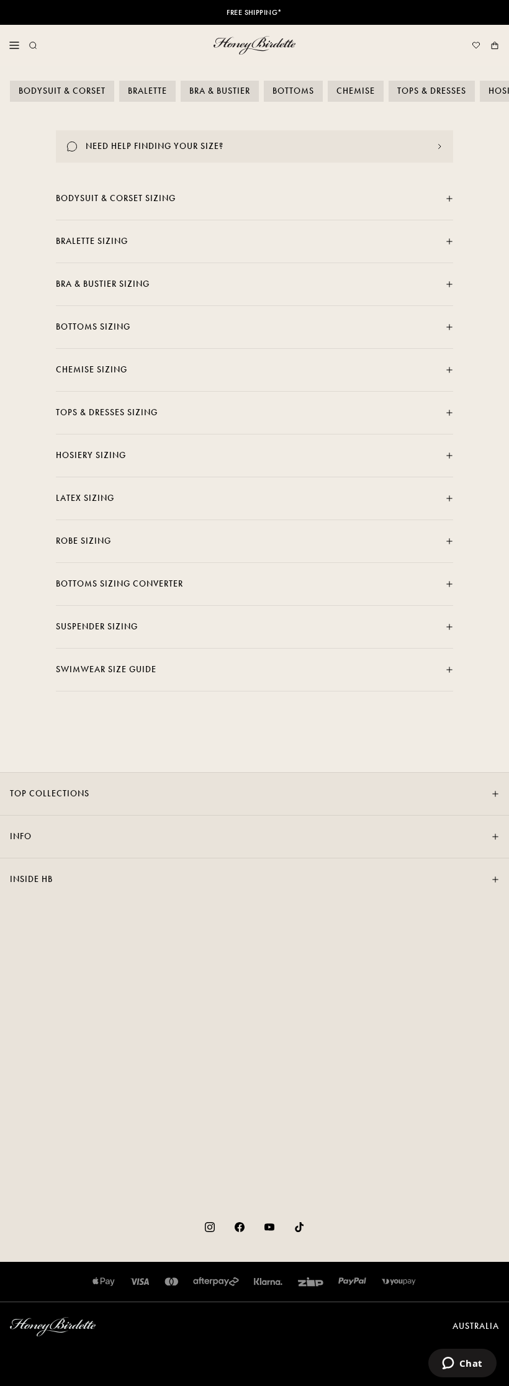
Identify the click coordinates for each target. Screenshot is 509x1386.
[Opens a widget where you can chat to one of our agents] (462, 1364)
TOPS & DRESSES (431, 91)
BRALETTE (147, 91)
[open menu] (14, 45)
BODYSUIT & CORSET (62, 91)
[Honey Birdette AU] (254, 45)
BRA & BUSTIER (219, 91)
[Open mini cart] (494, 45)
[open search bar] (33, 45)
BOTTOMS (293, 91)
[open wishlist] (476, 45)
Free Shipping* (254, 12)
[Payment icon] (399, 1282)
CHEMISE (355, 91)
